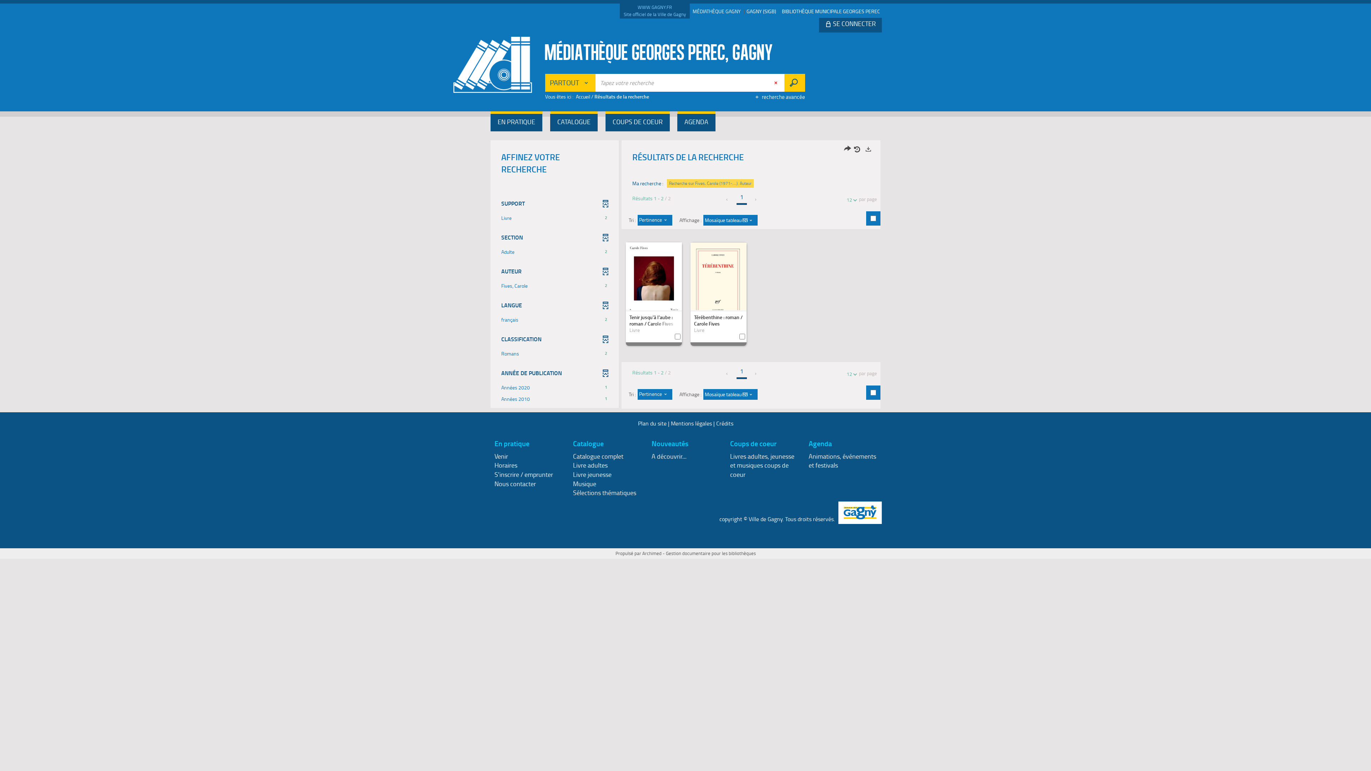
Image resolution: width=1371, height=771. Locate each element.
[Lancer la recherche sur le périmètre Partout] (794, 83)
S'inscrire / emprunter (523, 474)
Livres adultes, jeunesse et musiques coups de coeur (762, 465)
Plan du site (652, 423)
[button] (516, 122)
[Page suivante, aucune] (756, 199)
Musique (584, 483)
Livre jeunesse (592, 474)
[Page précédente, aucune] (727, 199)
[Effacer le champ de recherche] (776, 83)
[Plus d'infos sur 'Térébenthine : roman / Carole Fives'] (718, 283)
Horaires (505, 465)
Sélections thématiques (604, 492)
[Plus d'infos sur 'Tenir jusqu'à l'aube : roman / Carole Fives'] (654, 280)
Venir (501, 456)
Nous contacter (515, 483)
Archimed (652, 553)
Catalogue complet (598, 456)
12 (849, 199)
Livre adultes (590, 465)
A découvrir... (669, 456)
